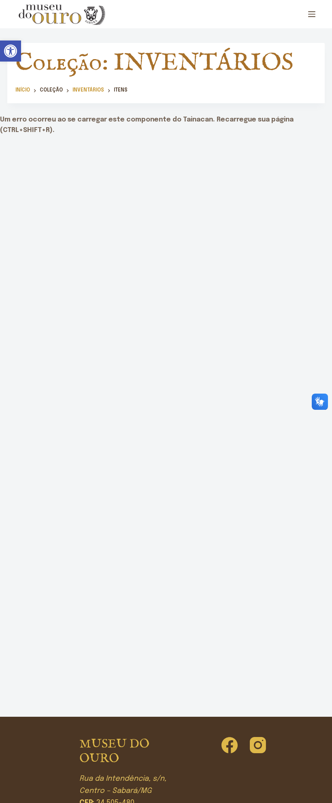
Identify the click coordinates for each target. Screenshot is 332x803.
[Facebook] (229, 745)
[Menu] (311, 14)
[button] (10, 51)
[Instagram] (258, 745)
